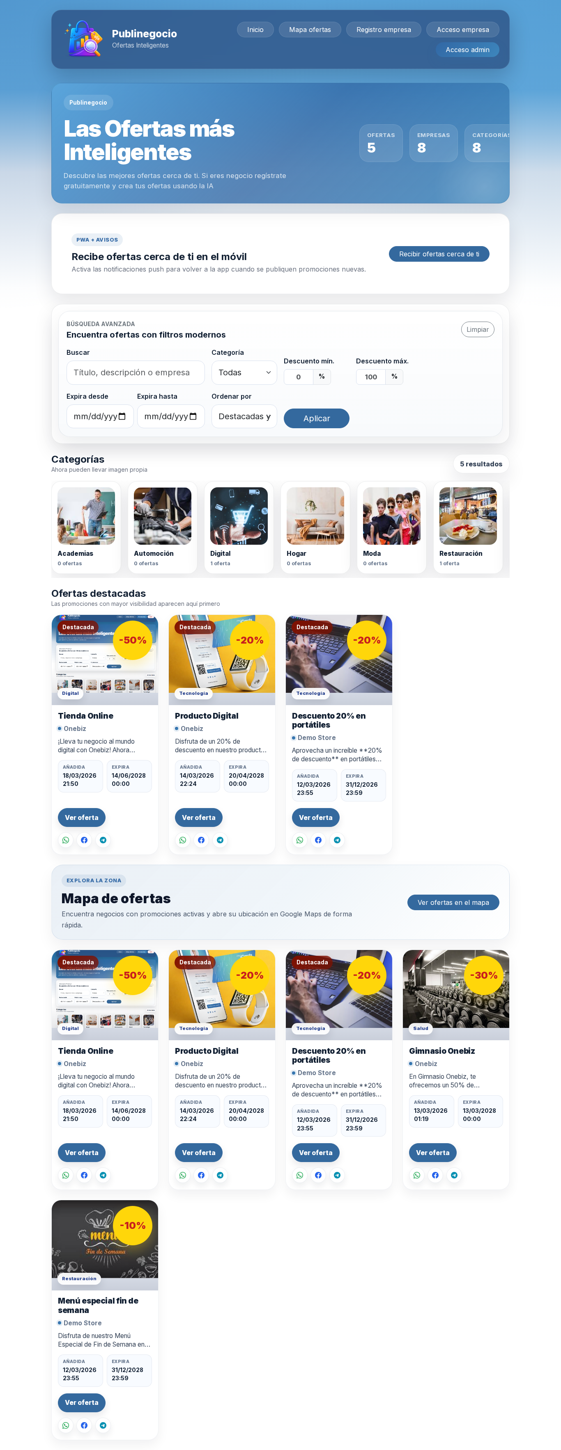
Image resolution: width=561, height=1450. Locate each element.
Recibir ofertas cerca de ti (439, 254)
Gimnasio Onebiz (442, 1051)
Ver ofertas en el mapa (453, 902)
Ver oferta (82, 818)
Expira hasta (157, 396)
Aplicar (316, 418)
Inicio (255, 29)
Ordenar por (232, 396)
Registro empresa (383, 29)
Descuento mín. (309, 361)
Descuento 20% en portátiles (329, 720)
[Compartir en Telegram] (103, 840)
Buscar (78, 352)
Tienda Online (85, 716)
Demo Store (317, 738)
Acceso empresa (463, 29)
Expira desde (87, 396)
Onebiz (75, 729)
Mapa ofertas (310, 29)
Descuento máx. (382, 361)
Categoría (228, 352)
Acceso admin (468, 50)
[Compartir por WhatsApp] (66, 840)
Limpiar (478, 329)
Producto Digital (206, 716)
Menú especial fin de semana (98, 1305)
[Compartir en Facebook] (84, 840)
